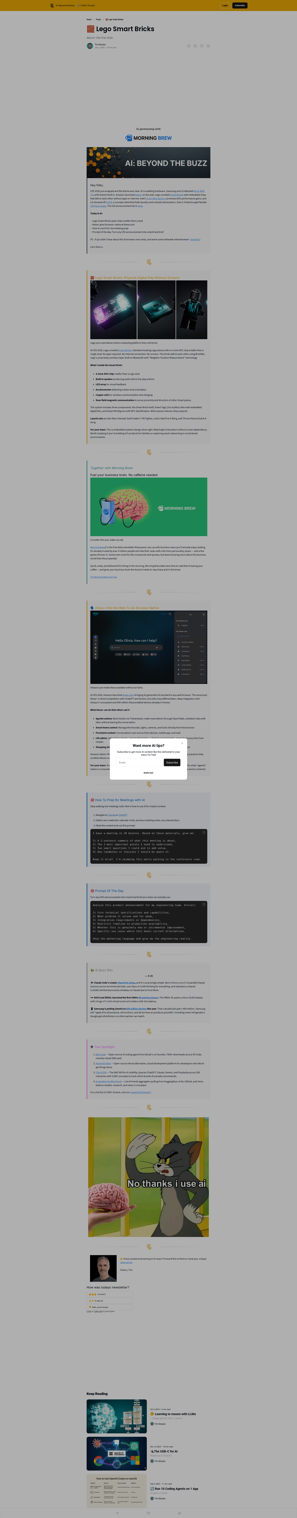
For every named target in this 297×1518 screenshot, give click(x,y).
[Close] (182, 743)
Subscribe (172, 762)
